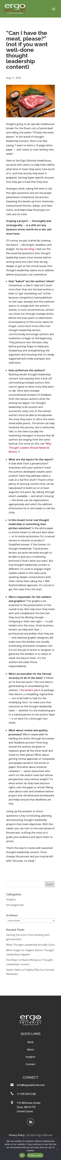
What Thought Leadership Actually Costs (30, 944)
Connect (30, 1064)
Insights (11, 899)
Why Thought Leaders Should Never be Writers (30, 447)
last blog (29, 249)
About (30, 1049)
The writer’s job (28, 690)
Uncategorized (14, 905)
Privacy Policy (17, 1135)
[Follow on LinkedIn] (30, 1122)
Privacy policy (35, 1155)
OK (22, 1155)
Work (30, 1042)
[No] (57, 1148)
